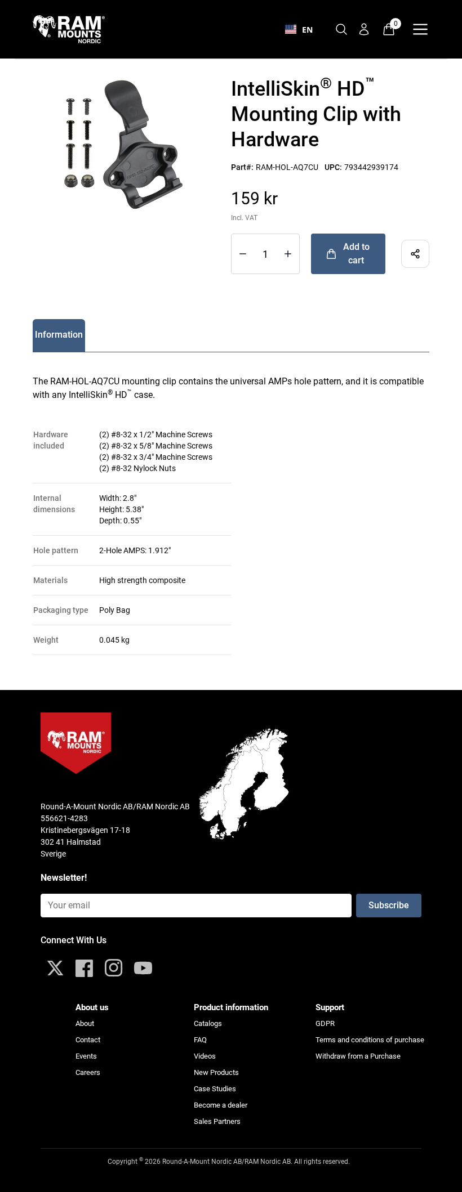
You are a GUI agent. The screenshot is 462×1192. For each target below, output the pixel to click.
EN (307, 29)
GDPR (325, 1023)
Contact (87, 1040)
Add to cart (356, 253)
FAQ (200, 1040)
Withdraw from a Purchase (358, 1056)
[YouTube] (143, 968)
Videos (205, 1056)
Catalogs (208, 1023)
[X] (55, 968)
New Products (216, 1072)
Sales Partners (217, 1121)
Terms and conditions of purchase (370, 1040)
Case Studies (215, 1089)
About (84, 1023)
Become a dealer (220, 1105)
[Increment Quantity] (243, 254)
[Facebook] (84, 968)
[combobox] (299, 29)
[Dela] (415, 254)
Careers (87, 1072)
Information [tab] (59, 334)
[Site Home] (75, 29)
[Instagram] (114, 968)
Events (86, 1056)
